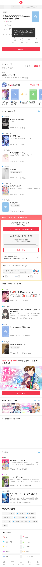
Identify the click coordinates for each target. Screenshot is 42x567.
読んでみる (21, 393)
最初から (27, 66)
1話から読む (21, 49)
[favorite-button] (15, 39)
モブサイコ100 (8, 513)
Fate (5, 525)
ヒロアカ (6, 521)
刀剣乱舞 (33, 521)
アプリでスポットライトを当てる (21, 229)
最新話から (37, 66)
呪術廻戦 (31, 513)
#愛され (10, 360)
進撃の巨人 (31, 517)
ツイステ (21, 513)
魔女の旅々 (7, 517)
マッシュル (19, 517)
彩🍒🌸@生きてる (8, 21)
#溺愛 (15, 360)
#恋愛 (4, 360)
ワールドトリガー (20, 521)
